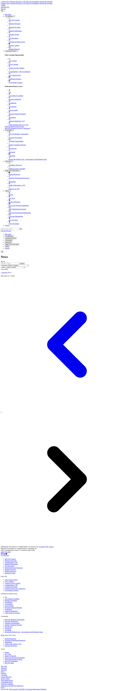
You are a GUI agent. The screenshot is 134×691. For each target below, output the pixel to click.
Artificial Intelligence (11, 611)
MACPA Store (13, 220)
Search (22, 263)
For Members (9, 16)
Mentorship (12, 182)
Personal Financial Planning (17, 114)
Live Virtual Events (15, 75)
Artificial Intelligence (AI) (17, 121)
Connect (3, 1)
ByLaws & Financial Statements (19, 205)
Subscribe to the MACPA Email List (12, 686)
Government (12, 106)
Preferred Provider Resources (14, 568)
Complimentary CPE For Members (19, 72)
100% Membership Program (17, 209)
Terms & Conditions (7, 684)
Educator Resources (11, 646)
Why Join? (8, 14)
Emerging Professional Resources (19, 178)
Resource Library (14, 45)
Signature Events (14, 34)
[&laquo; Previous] (67, 410)
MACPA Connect (14, 20)
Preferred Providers (15, 27)
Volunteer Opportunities (16, 141)
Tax (10, 92)
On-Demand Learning (15, 82)
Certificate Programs (15, 79)
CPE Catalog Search (11, 580)
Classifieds (12, 156)
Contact (7, 225)
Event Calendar (13, 64)
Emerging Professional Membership (20, 213)
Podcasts (13, 1)
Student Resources (14, 174)
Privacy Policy (5, 679)
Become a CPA (21, 1)
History (11, 194)
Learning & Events (10, 51)
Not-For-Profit (13, 110)
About (7, 191)
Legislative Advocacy (15, 165)
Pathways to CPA (14, 189)
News (8, 1)
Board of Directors (14, 202)
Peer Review (13, 148)
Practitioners (12, 103)
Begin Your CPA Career (12, 170)
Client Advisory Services (12, 613)
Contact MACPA (6, 677)
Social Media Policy (7, 680)
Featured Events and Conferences (15, 588)
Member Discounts (14, 24)
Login (3, 5)
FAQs (3, 687)
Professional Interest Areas (17, 42)
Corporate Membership (16, 216)
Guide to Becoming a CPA (17, 185)
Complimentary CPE (11, 562)
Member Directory (14, 49)
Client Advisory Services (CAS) (19, 125)
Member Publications (15, 31)
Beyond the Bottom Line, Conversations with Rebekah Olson (28, 159)
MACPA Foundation (32, 1)
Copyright (4, 675)
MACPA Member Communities (18, 134)
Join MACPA (5, 7)
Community (8, 130)
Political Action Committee (17, 169)
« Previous (4, 272)
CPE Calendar (9, 581)
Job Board (12, 152)
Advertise (4, 670)
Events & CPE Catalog (46, 547)
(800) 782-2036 (5, 552)
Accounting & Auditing (16, 96)
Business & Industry (15, 99)
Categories (4, 265)
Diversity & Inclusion (15, 137)
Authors (3, 267)
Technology (12, 117)
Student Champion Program (17, 145)
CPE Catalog (13, 61)
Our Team (12, 198)
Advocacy (8, 161)
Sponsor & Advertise (45, 1)
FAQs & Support (14, 224)
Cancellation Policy (7, 682)
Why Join (4, 666)
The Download (13, 38)
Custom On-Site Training (16, 68)
